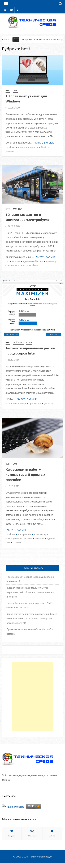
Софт (15, 90)
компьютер (19, 403)
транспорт (52, 261)
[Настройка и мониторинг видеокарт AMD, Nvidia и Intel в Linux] (6, 39)
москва (16, 261)
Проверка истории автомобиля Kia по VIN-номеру (30, 631)
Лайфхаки (18, 342)
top (7, 261)
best (8, 90)
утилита (48, 403)
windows (10, 146)
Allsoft (52, 836)
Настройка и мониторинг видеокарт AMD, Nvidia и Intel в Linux (29, 605)
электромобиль (29, 265)
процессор (35, 403)
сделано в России (33, 261)
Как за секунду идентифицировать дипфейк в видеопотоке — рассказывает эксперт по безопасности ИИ (31, 618)
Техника (17, 209)
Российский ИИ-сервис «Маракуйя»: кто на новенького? (30, 579)
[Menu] (5, 3)
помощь (22, 146)
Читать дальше (44, 142)
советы (34, 146)
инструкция (24, 534)
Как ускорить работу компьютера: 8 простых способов (25, 474)
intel (8, 403)
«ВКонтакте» (32, 836)
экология (12, 265)
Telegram (11, 836)
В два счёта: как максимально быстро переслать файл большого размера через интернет (30, 592)
